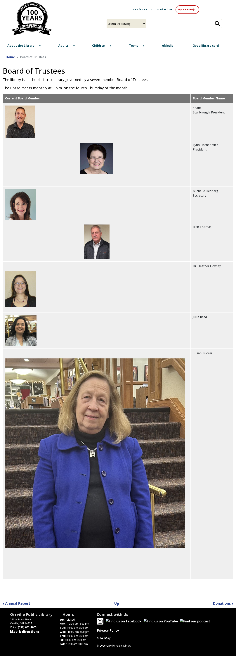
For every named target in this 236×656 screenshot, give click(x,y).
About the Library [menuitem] (18, 46)
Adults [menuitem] (60, 46)
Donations (223, 603)
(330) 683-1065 (27, 627)
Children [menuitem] (96, 46)
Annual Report (16, 603)
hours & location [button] (141, 9)
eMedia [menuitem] (167, 45)
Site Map (104, 638)
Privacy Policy (108, 630)
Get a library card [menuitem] (205, 45)
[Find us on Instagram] (100, 621)
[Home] (31, 18)
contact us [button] (164, 9)
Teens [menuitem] (131, 46)
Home (10, 57)
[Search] (218, 23)
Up (116, 603)
